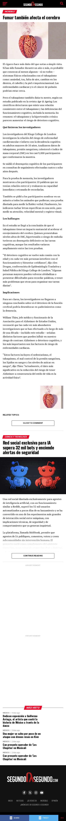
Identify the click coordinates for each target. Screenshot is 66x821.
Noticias (20, 800)
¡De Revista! (32, 800)
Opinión (55, 800)
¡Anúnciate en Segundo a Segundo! (34, 804)
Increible (44, 800)
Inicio (10, 800)
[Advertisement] (33, 600)
